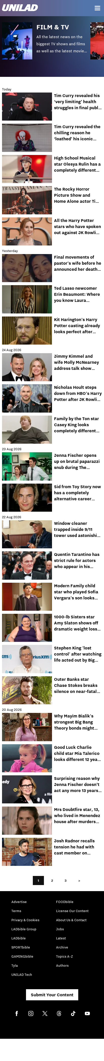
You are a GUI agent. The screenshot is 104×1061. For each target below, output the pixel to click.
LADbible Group (23, 929)
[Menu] (97, 8)
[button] (46, 44)
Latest (61, 938)
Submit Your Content (52, 995)
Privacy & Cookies (25, 920)
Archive (62, 947)
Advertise (19, 901)
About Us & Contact (71, 920)
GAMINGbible (22, 956)
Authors (62, 965)
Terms (16, 911)
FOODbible (64, 901)
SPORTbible (20, 947)
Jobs (60, 929)
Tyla (14, 965)
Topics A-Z (64, 956)
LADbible (18, 938)
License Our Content (72, 911)
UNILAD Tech (21, 974)
